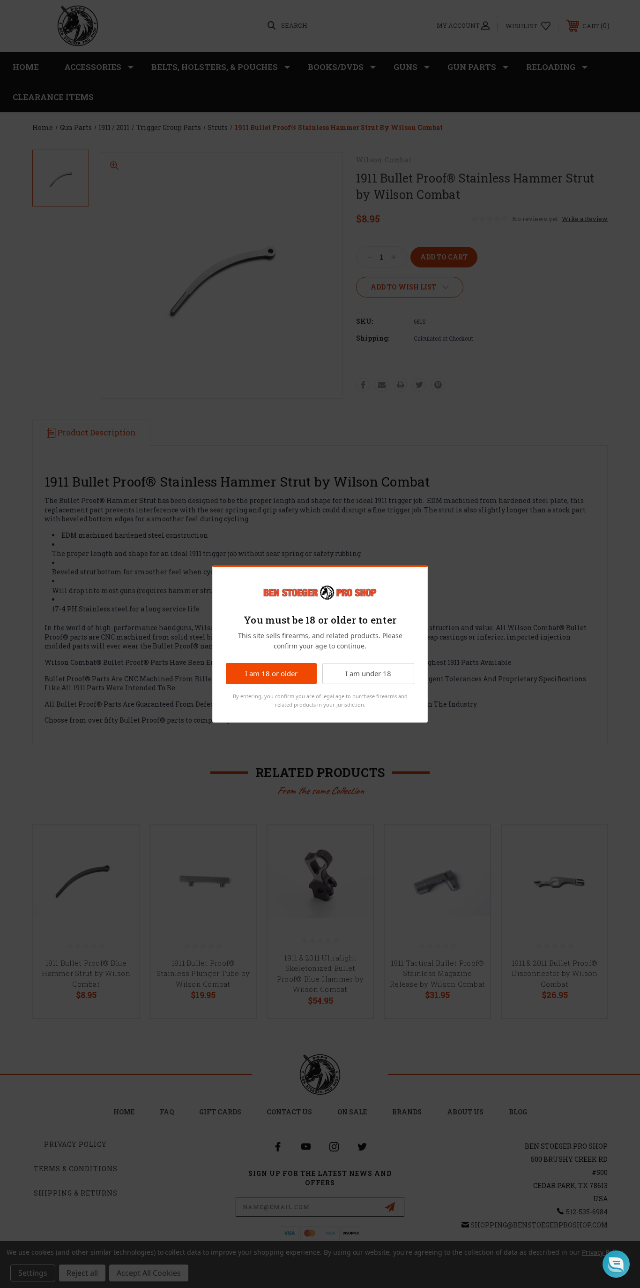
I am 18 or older (271, 673)
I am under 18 (368, 673)
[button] (616, 1264)
